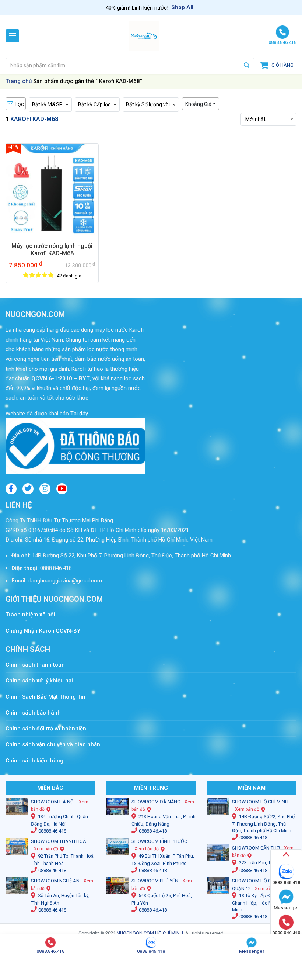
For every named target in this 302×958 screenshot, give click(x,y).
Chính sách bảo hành (33, 712)
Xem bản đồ (46, 848)
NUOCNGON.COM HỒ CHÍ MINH (150, 933)
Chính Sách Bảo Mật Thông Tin (45, 697)
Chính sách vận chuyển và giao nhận (53, 744)
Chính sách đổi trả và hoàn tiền (46, 728)
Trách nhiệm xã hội (30, 614)
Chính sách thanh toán (39, 664)
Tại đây (78, 413)
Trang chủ (19, 81)
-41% (13, 147)
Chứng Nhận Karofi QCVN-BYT (45, 630)
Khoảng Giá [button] (198, 104)
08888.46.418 (52, 831)
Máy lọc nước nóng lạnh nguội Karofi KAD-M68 (51, 249)
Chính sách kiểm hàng (34, 760)
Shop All (182, 7)
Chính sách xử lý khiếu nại (39, 680)
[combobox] (130, 65)
